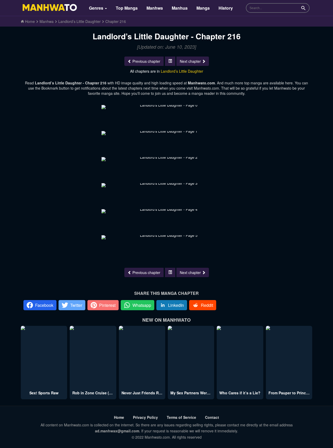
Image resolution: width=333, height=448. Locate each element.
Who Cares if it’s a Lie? (239, 392)
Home (119, 417)
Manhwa (154, 8)
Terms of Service (181, 417)
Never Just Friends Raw (142, 392)
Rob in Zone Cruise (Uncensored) (102, 392)
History (226, 8)
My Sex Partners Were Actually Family (203, 392)
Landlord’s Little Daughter (182, 71)
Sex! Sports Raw (44, 392)
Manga (203, 8)
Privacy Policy (145, 417)
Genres (96, 8)
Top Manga (127, 8)
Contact (212, 417)
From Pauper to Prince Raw (292, 392)
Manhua (180, 8)
